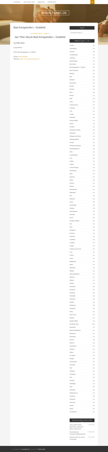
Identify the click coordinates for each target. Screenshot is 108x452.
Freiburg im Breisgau (75, 145)
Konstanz (72, 233)
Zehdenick (72, 399)
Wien (71, 386)
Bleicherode (73, 83)
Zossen (71, 405)
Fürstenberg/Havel (74, 148)
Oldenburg (72, 305)
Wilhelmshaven (74, 393)
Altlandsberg (73, 48)
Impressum (41, 2)
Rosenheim (73, 336)
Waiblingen (73, 383)
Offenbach (72, 299)
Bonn (71, 92)
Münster (72, 280)
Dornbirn (72, 126)
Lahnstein (72, 236)
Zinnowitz (72, 402)
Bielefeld (72, 79)
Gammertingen (74, 155)
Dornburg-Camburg (75, 130)
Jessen (71, 202)
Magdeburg (73, 261)
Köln (71, 227)
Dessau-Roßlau (74, 120)
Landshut (72, 242)
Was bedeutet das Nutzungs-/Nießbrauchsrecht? (77, 433)
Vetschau (72, 380)
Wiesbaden (72, 390)
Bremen (72, 95)
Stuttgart (72, 358)
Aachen (72, 45)
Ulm (71, 377)
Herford (72, 186)
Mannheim (72, 267)
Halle (71, 173)
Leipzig (72, 245)
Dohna (71, 123)
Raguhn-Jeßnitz (74, 321)
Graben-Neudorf (74, 167)
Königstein (72, 230)
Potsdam (72, 318)
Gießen (71, 161)
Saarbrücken (73, 346)
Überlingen (73, 374)
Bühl (71, 98)
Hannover (72, 177)
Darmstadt (72, 117)
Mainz (71, 264)
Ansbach (72, 51)
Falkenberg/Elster (74, 139)
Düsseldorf (72, 133)
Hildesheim (73, 192)
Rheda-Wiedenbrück (75, 330)
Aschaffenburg (74, 54)
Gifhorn (72, 164)
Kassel (71, 217)
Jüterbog (72, 208)
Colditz (71, 114)
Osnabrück (72, 308)
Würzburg (72, 396)
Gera (71, 158)
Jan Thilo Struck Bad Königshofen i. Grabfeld (40, 37)
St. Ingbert (72, 355)
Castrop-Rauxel (74, 105)
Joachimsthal (73, 205)
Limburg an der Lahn (75, 249)
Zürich (71, 408)
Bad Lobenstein (74, 70)
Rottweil (72, 343)
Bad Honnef (73, 64)
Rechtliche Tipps (29, 2)
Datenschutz (52, 2)
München (72, 277)
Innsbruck (72, 199)
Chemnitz (72, 108)
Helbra (71, 180)
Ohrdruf (72, 302)
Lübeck (72, 255)
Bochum (72, 89)
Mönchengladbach (74, 274)
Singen (71, 352)
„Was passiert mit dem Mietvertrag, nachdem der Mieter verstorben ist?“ (76, 427)
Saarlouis (72, 349)
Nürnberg (72, 292)
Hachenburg (73, 170)
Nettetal (72, 283)
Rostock (72, 339)
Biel (71, 76)
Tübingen (72, 371)
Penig (71, 311)
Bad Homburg (73, 61)
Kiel (71, 224)
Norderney (72, 289)
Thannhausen (73, 361)
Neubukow (73, 286)
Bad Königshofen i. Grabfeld (40, 33)
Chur (71, 111)
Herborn (72, 183)
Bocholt (72, 86)
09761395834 (23, 56)
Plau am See (73, 314)
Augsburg (72, 58)
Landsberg (72, 239)
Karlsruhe (72, 214)
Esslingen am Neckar (75, 136)
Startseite (17, 2)
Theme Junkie (41, 449)
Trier (71, 368)
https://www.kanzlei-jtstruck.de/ (29, 59)
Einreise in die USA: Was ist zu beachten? (77, 438)
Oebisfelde (72, 296)
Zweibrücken (73, 411)
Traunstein (72, 364)
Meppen (72, 271)
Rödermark (73, 333)
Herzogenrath (73, 189)
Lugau (71, 258)
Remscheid (73, 327)
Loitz (71, 252)
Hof (71, 195)
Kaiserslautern (73, 211)
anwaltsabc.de (25, 449)
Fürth (71, 152)
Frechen (72, 142)
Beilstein (72, 73)
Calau (71, 101)
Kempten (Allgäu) (74, 220)
